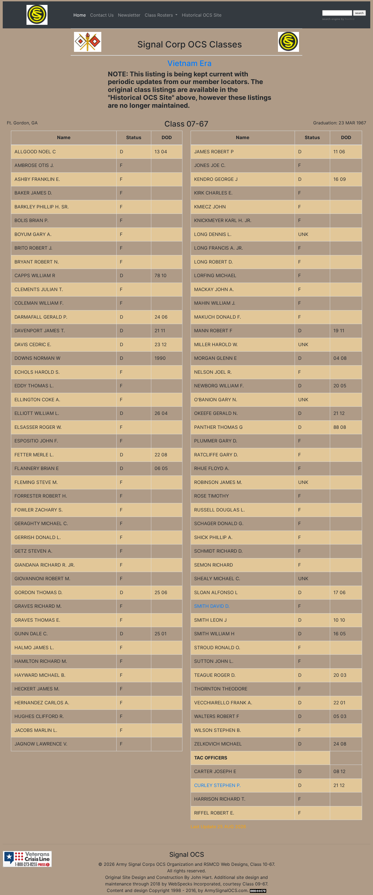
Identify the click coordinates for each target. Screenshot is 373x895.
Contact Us (102, 15)
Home (80, 15)
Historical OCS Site (201, 15)
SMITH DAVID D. (212, 606)
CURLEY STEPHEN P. (217, 785)
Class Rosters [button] (159, 15)
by (347, 18)
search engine (331, 18)
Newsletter (129, 15)
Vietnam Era (189, 63)
